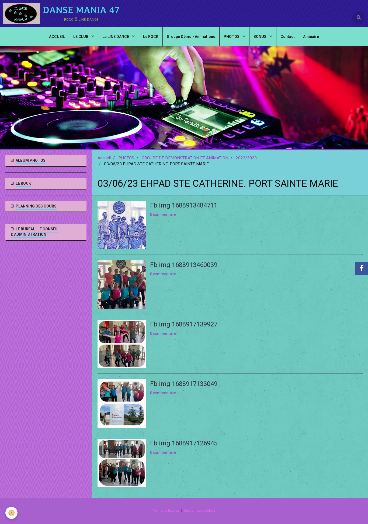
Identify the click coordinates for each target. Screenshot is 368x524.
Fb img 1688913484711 (183, 205)
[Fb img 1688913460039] (122, 284)
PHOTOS (232, 36)
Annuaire (311, 36)
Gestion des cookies (199, 510)
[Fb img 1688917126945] (122, 463)
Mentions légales (166, 510)
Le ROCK (150, 36)
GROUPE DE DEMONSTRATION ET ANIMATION (185, 158)
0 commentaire (163, 214)
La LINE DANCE (116, 36)
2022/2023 (246, 158)
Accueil (104, 158)
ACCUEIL (57, 36)
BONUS (260, 36)
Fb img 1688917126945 (183, 443)
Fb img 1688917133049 (183, 383)
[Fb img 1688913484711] (122, 225)
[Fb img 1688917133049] (122, 403)
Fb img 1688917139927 (183, 324)
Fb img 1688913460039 (183, 264)
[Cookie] (11, 513)
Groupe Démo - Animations (191, 36)
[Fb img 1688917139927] (122, 344)
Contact (287, 36)
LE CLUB (81, 36)
